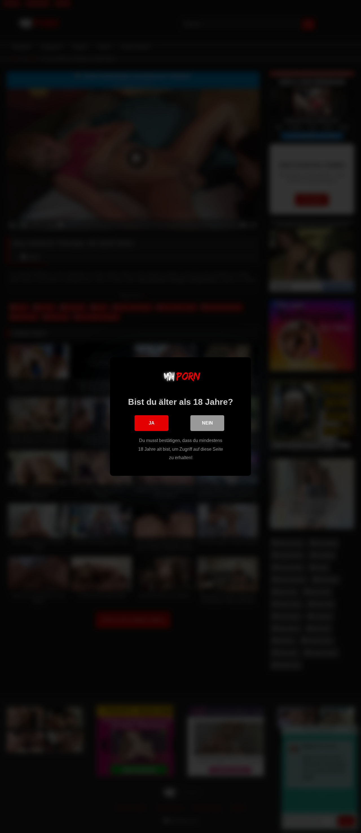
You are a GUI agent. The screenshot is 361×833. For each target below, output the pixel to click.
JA (152, 423)
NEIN (207, 423)
